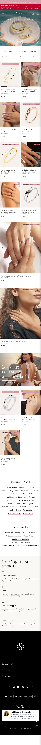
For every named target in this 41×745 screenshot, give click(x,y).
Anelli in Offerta (15, 510)
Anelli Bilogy (28, 513)
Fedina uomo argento (10, 546)
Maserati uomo (29, 536)
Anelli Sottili (34, 491)
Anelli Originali (27, 504)
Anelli (10, 19)
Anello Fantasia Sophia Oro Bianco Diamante (29, 91)
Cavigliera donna (29, 533)
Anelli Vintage (29, 497)
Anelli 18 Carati (14, 504)
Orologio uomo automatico (20, 542)
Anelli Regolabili (14, 513)
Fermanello (27, 510)
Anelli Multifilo (11, 500)
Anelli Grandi (20, 507)
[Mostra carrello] (38, 13)
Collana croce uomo (14, 536)
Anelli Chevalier (21, 491)
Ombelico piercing (12, 533)
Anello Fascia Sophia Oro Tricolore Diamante (16, 276)
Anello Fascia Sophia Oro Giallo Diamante (8, 91)
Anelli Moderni (8, 507)
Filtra (34, 57)
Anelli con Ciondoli (26, 487)
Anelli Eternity (7, 491)
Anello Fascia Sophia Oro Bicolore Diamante (29, 171)
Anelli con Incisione (14, 497)
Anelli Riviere (12, 487)
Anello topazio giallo (20, 539)
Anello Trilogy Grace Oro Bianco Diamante (15, 341)
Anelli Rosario (13, 494)
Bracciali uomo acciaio (30, 546)
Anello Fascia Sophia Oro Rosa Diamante (29, 131)
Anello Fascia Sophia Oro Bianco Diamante (8, 211)
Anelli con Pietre (26, 494)
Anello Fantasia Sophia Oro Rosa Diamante (9, 131)
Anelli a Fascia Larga (27, 500)
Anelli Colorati (33, 507)
